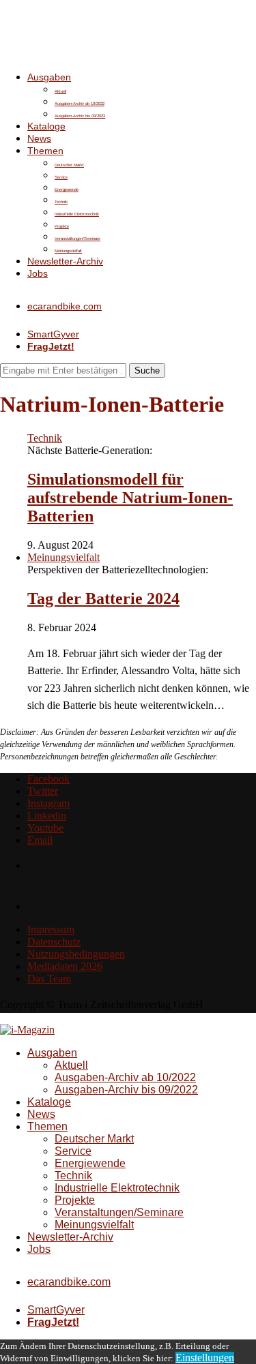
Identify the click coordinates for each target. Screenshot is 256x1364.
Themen (45, 150)
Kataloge (46, 126)
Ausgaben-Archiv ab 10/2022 (79, 104)
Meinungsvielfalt (68, 251)
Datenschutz (54, 942)
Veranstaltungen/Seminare (77, 239)
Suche (147, 370)
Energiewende (67, 189)
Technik (61, 202)
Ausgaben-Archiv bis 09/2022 (80, 116)
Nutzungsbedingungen (76, 954)
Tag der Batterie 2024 (103, 598)
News (39, 138)
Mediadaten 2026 (64, 966)
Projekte (62, 226)
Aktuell (60, 91)
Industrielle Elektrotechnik (77, 214)
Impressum (50, 929)
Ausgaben (49, 77)
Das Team (49, 978)
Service (61, 177)
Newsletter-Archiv (65, 261)
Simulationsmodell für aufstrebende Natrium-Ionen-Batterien (130, 497)
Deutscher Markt (69, 165)
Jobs (37, 273)
